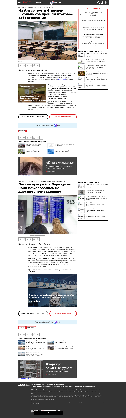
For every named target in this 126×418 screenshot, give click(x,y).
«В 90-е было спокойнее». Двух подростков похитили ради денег (96, 60)
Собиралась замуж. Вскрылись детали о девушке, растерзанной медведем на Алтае (95, 216)
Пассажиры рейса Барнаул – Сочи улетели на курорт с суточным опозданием (65, 348)
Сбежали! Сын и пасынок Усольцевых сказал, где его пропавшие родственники (97, 186)
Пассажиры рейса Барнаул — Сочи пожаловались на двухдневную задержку (93, 43)
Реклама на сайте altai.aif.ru (55, 384)
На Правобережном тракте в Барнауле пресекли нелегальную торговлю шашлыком (92, 36)
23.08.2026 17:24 (22, 181)
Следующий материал (48, 413)
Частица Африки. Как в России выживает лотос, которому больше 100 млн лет (96, 85)
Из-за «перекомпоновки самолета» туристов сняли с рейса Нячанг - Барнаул (34, 354)
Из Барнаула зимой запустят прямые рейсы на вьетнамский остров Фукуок (35, 348)
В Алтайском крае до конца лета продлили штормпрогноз (93, 28)
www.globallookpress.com (37, 235)
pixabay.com (21, 61)
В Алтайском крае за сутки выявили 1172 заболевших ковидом (63, 151)
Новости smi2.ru (24, 176)
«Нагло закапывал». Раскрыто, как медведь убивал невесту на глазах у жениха (96, 198)
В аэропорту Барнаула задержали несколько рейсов (65, 341)
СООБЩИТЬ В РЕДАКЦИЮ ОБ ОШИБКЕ (85, 386)
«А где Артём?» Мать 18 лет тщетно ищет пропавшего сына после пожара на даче (96, 67)
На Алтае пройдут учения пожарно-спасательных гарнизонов (33, 145)
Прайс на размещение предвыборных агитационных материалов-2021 (52, 386)
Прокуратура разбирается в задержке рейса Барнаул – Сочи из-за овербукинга (51, 296)
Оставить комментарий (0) (63, 116)
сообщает (62, 80)
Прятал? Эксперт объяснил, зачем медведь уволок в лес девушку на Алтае (96, 204)
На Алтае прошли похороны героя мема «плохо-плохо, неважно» (93, 21)
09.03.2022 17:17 (22, 7)
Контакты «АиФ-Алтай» (37, 384)
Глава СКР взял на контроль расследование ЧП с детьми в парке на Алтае (92, 14)
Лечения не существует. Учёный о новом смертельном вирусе (95, 191)
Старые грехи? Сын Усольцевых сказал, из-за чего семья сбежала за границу (96, 79)
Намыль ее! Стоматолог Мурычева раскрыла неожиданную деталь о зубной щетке (96, 210)
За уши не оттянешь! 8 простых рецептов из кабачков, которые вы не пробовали (97, 73)
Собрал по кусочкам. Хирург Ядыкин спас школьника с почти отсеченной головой (96, 55)
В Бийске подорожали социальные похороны (32, 150)
